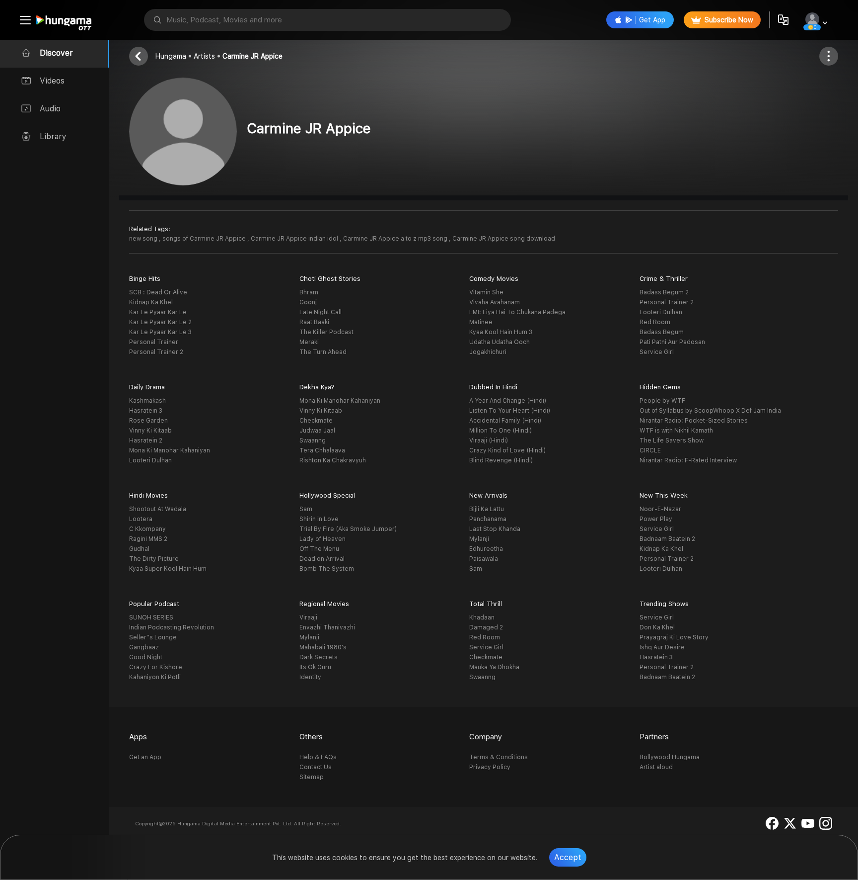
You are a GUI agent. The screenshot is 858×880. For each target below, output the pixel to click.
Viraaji (308, 617)
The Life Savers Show (672, 440)
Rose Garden (148, 420)
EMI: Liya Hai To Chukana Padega (517, 312)
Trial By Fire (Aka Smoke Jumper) (348, 529)
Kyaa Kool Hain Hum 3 (500, 332)
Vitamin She (486, 292)
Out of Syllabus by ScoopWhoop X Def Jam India (710, 410)
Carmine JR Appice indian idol (295, 238)
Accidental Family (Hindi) (505, 420)
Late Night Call (320, 312)
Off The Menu (319, 548)
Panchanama (487, 519)
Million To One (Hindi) (500, 430)
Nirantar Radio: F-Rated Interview (688, 460)
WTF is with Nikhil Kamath (676, 430)
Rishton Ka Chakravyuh (332, 460)
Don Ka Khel (657, 627)
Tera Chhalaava (322, 450)
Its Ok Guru (315, 667)
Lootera (140, 519)
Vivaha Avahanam (494, 302)
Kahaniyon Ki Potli (155, 677)
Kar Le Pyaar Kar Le (158, 312)
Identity (310, 677)
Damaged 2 (486, 627)
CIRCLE (650, 450)
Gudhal (139, 548)
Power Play (656, 519)
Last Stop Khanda (494, 529)
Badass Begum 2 (664, 292)
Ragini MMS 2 (148, 538)
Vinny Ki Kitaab (150, 430)
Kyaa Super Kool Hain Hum (168, 568)
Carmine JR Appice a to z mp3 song (396, 238)
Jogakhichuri (487, 352)
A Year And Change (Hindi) (507, 400)
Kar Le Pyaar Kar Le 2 (160, 322)
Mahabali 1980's (323, 647)
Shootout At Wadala (157, 509)
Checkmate (316, 420)
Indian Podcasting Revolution (171, 627)
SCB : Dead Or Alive (158, 292)
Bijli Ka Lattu (486, 509)
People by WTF (662, 400)
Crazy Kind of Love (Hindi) (507, 450)
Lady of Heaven (322, 538)
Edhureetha (486, 548)
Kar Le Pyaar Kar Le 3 (160, 332)
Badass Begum (662, 332)
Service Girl (657, 352)
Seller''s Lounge (153, 637)
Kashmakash (147, 400)
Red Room (655, 322)
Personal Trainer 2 (156, 352)
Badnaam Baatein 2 (667, 538)
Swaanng (312, 440)
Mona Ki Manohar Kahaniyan (169, 450)
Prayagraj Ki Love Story (674, 637)
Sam (305, 509)
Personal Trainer (153, 342)
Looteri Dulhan (661, 312)
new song (144, 238)
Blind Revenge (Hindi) (501, 460)
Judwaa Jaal (317, 430)
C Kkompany (147, 529)
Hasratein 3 (145, 410)
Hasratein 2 (145, 440)
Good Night (145, 657)
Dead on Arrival (322, 558)
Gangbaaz (144, 647)
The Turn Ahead (323, 352)
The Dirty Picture (154, 558)
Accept (567, 857)
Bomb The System (326, 568)
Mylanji (479, 538)
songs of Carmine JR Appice (204, 238)
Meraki (309, 342)
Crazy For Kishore (155, 667)
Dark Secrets (318, 657)
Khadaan (482, 617)
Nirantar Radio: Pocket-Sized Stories (694, 420)
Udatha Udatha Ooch (499, 342)
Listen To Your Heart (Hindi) (509, 410)
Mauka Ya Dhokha (494, 667)
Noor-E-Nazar (660, 509)
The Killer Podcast (326, 332)
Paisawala (483, 558)
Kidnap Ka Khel (151, 302)
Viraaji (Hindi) (488, 440)
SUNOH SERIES (151, 617)
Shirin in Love (319, 519)
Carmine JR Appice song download (503, 238)
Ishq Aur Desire (662, 647)
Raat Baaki (314, 322)
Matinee (481, 322)
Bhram (308, 292)
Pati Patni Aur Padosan (672, 342)
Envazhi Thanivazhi (327, 627)
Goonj (308, 302)
